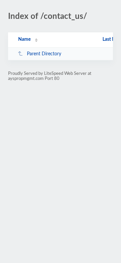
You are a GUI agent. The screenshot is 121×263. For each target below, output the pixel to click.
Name (24, 39)
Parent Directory (44, 54)
